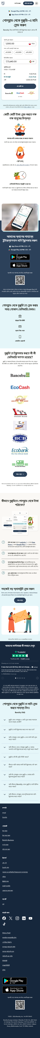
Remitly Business (8, 840)
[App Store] (20, 265)
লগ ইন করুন (18, 3)
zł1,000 (8, 52)
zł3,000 (18, 52)
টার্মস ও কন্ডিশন (28, 107)
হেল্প (3, 904)
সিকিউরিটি (4, 961)
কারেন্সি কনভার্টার (6, 886)
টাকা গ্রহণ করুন (6, 835)
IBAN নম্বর (5, 881)
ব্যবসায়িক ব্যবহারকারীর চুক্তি (9, 937)
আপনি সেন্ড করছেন (8, 40)
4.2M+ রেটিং (21, 15)
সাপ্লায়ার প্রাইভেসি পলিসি (8, 947)
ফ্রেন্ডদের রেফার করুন (7, 890)
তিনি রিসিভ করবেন (8, 58)
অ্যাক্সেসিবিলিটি (6, 965)
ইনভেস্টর (4, 817)
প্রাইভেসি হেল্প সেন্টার (7, 956)
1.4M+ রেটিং (21, 11)
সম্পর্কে (4, 813)
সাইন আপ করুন (28, 3)
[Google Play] (20, 257)
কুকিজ (3, 970)
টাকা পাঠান (4, 831)
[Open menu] (36, 3)
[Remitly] (3, 3)
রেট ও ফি (4, 863)
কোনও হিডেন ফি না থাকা (23, 165)
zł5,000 (29, 52)
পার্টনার (4, 877)
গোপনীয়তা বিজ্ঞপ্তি (7, 942)
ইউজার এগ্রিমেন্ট (6, 933)
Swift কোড (5, 867)
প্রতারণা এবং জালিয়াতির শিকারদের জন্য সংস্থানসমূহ (15, 872)
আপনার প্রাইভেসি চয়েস (8, 951)
